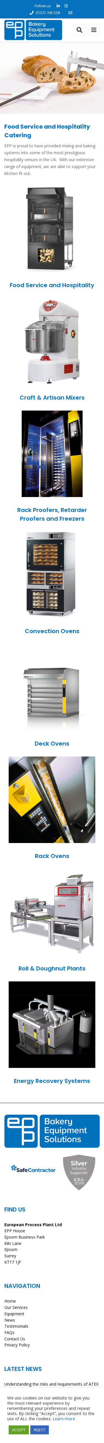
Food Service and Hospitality (52, 285)
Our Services (16, 1307)
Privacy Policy (17, 1345)
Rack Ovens (52, 856)
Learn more (64, 1418)
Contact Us (14, 1339)
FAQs (9, 1332)
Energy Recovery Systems (52, 1081)
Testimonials (16, 1326)
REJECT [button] (39, 1429)
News (9, 1320)
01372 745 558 (48, 12)
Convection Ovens (52, 631)
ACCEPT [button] (18, 1429)
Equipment (14, 1313)
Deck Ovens (52, 744)
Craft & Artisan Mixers (52, 398)
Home (10, 1301)
